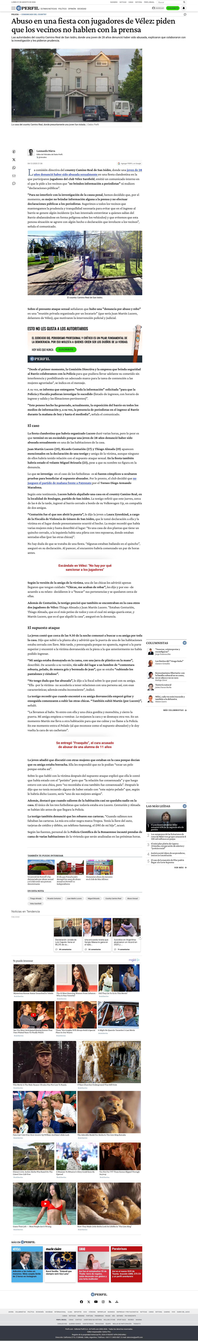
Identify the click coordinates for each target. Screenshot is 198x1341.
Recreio (131, 1320)
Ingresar (160, 8)
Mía (113, 1316)
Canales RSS (62, 1324)
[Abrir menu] (13, 8)
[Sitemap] (116, 1302)
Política (62, 9)
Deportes (77, 1312)
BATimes (120, 1316)
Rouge (107, 1316)
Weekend (81, 1316)
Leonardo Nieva (46, 151)
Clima (70, 1312)
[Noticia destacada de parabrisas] (126, 1250)
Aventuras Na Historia (93, 1320)
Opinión (72, 9)
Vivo (173, 1312)
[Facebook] (81, 1302)
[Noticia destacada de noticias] (27, 1250)
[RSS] (110, 1302)
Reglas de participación (122, 1324)
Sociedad (81, 9)
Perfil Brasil (149, 2)
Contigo (78, 1320)
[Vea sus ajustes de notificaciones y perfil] (183, 8)
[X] (88, 1302)
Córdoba (92, 1312)
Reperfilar (102, 1312)
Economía (40, 1312)
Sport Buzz (121, 1320)
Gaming (167, 1312)
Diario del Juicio (183, 1312)
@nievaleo (42, 157)
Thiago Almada (35, 898)
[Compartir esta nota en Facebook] (13, 151)
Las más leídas (158, 806)
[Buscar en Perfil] (184, 2)
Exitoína (138, 2)
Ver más (179, 867)
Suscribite (172, 8)
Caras (130, 2)
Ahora (10, 1312)
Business (113, 2)
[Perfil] (28, 1242)
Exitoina (158, 1312)
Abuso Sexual (132, 898)
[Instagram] (103, 1302)
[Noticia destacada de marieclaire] (60, 1250)
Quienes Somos (75, 1324)
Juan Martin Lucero (74, 898)
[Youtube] (96, 1302)
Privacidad (99, 1324)
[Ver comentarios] (185, 15)
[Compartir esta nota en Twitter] (13, 159)
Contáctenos (88, 1324)
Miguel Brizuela (93, 898)
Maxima (139, 1320)
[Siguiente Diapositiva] (140, 937)
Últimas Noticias (49, 9)
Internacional (60, 1312)
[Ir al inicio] (27, 8)
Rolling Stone (109, 1320)
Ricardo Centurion (54, 898)
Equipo (108, 1324)
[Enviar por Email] (13, 175)
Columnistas (157, 643)
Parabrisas (99, 1316)
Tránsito (137, 1324)
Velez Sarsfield (35, 904)
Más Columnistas (173, 710)
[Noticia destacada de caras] (93, 1250)
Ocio (85, 1312)
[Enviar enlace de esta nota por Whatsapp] (13, 167)
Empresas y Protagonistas (127, 1312)
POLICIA (15, 14)
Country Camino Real (113, 898)
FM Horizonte (130, 1316)
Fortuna (89, 1316)
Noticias (123, 2)
